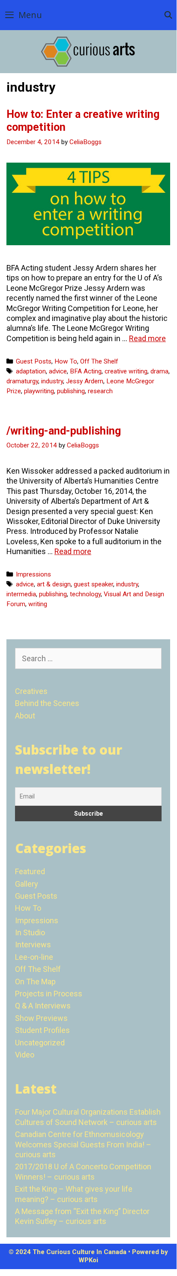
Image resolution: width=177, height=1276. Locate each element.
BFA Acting (86, 371)
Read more (147, 338)
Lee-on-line (34, 957)
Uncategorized (40, 1042)
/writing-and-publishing (63, 431)
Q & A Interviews (43, 1005)
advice (58, 371)
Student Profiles (42, 1030)
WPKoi (88, 1260)
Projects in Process (48, 993)
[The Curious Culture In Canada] (88, 50)
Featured (30, 871)
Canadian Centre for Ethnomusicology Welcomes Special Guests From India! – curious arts (83, 1144)
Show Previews (41, 1018)
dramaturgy (22, 381)
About (25, 715)
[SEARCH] (168, 15)
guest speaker (93, 584)
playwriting (39, 391)
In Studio (30, 932)
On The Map (35, 981)
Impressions (33, 574)
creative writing (126, 371)
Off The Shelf (99, 361)
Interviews (33, 944)
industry (52, 381)
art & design (54, 584)
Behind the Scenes (47, 703)
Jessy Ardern (84, 381)
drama (159, 371)
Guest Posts (33, 361)
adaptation (31, 371)
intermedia (21, 594)
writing (37, 604)
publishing (71, 391)
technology (85, 594)
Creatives (31, 691)
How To (65, 361)
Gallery (26, 883)
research (100, 391)
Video (24, 1054)
